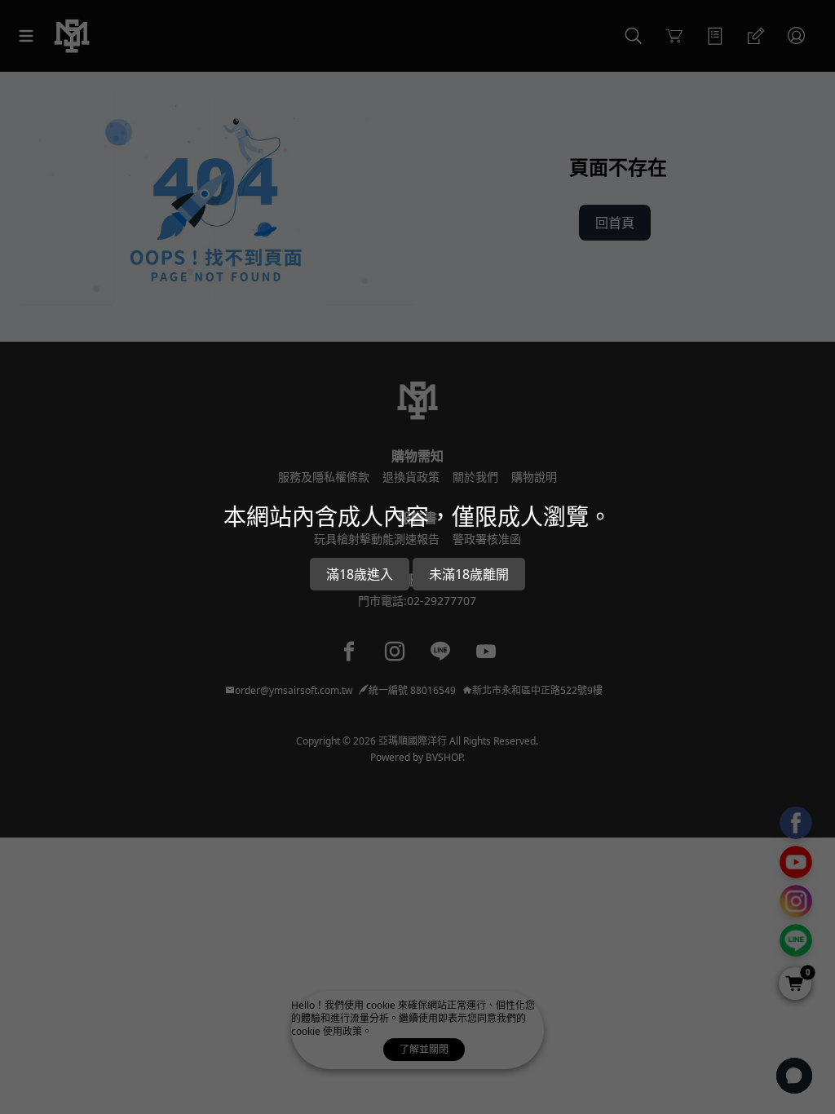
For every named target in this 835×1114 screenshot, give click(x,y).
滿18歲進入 (359, 574)
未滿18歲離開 (469, 574)
